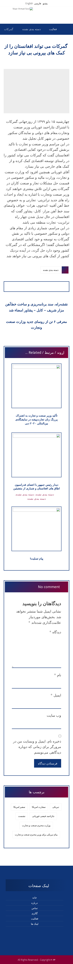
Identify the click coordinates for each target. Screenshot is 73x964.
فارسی (37, 3)
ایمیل (56, 695)
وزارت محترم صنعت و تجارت (36, 825)
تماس (35, 908)
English (29, 3)
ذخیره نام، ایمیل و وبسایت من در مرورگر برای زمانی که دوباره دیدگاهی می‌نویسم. (37, 747)
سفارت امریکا (39, 807)
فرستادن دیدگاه (47, 763)
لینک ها (34, 924)
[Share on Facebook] (40, 286)
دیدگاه (55, 632)
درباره (34, 903)
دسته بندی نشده (50, 270)
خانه (34, 897)
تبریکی (55, 807)
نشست (21, 816)
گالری (35, 913)
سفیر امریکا (19, 807)
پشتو (44, 3)
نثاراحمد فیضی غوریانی (43, 816)
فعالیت (34, 918)
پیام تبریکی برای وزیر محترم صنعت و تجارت (36, 834)
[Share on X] (33, 286)
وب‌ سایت (54, 715)
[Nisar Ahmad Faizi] (66, 29)
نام (57, 675)
